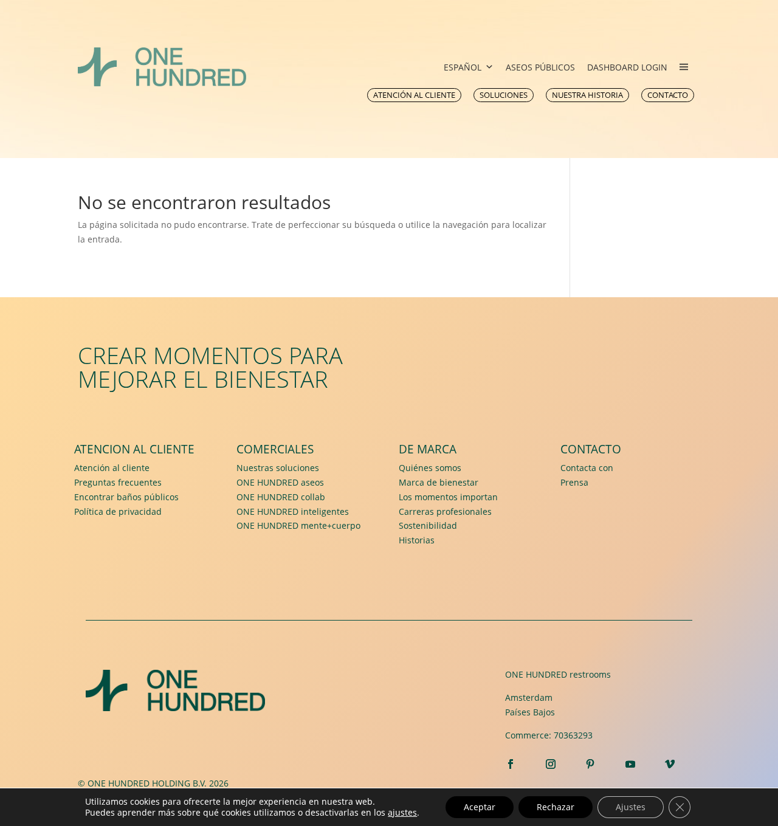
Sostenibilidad (428, 525)
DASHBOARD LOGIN (627, 67)
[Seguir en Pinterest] (590, 764)
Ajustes (630, 807)
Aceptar (479, 807)
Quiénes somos (430, 467)
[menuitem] (414, 95)
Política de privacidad (118, 511)
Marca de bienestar (438, 482)
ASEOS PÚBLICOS (540, 67)
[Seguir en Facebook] (510, 764)
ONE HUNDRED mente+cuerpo (298, 525)
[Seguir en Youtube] (630, 764)
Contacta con (586, 467)
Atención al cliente (112, 467)
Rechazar (555, 807)
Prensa (574, 482)
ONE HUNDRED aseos (280, 482)
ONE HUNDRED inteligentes (292, 511)
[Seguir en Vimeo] (670, 764)
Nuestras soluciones (277, 467)
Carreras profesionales (445, 511)
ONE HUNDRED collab (280, 497)
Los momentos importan (448, 497)
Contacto (590, 449)
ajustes (402, 812)
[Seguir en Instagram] (550, 764)
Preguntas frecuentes (118, 482)
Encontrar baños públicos (126, 497)
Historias (417, 540)
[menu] (683, 67)
